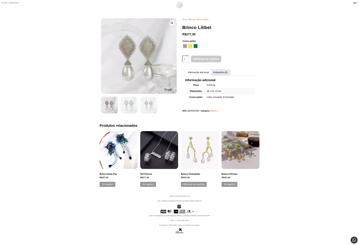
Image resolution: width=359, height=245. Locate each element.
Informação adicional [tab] (198, 72)
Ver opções (107, 184)
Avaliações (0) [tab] (220, 72)
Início (184, 19)
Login (4, 3)
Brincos (192, 19)
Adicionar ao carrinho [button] (193, 184)
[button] (171, 22)
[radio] (185, 46)
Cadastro (13, 3)
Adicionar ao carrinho (206, 59)
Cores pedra (189, 41)
